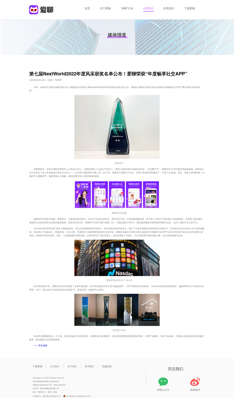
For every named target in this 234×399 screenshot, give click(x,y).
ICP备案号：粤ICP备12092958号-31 (47, 396)
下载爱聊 (189, 8)
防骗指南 (107, 366)
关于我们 (72, 366)
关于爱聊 (105, 8)
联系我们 (169, 8)
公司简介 (148, 8)
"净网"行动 (127, 8)
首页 (87, 8)
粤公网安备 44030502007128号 (78, 396)
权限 (50, 392)
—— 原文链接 (40, 345)
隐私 (55, 392)
